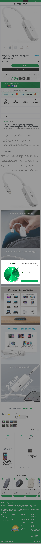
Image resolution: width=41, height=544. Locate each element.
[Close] (38, 261)
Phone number (23, 269)
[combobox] (23, 272)
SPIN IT (29, 280)
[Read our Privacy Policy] (37, 278)
